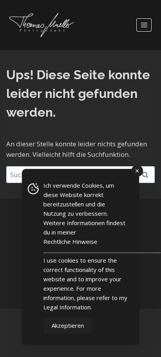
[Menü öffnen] (144, 24)
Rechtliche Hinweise (70, 241)
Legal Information (67, 307)
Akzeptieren (68, 325)
